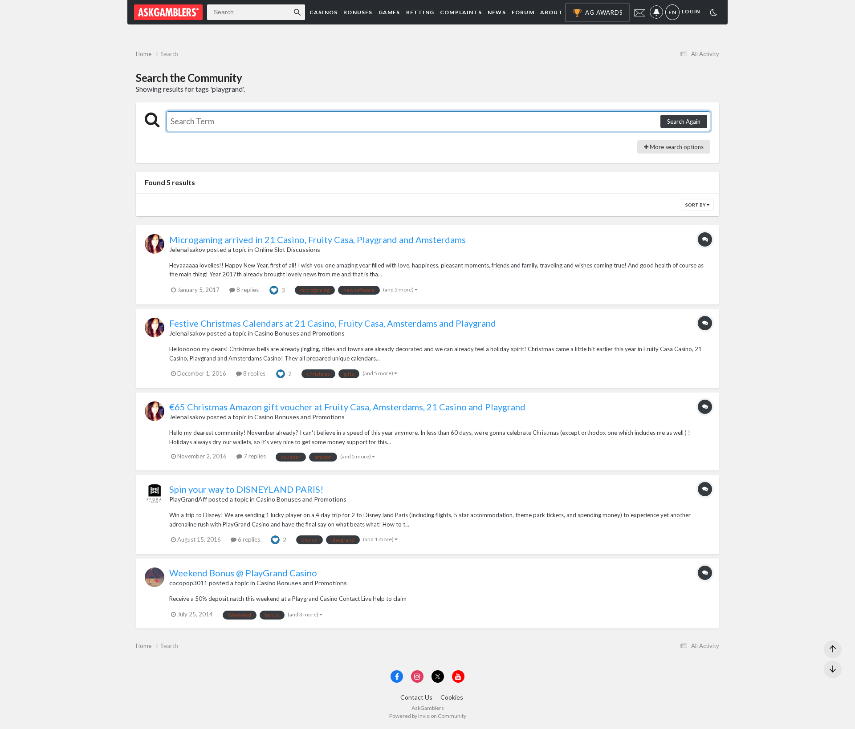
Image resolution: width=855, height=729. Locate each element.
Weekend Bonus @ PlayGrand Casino (243, 572)
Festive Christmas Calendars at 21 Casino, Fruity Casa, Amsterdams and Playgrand (332, 323)
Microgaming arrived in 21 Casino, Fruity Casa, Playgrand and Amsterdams (317, 239)
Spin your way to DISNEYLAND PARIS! (246, 489)
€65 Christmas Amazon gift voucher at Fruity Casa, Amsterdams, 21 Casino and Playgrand (347, 406)
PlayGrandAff (188, 499)
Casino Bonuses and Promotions (299, 333)
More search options (676, 146)
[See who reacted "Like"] (274, 289)
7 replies (254, 456)
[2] (713, 13)
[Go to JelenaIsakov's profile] (154, 244)
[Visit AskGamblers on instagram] (417, 676)
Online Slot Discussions (287, 249)
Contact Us (416, 697)
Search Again (683, 121)
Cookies (451, 697)
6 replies (248, 539)
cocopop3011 (188, 583)
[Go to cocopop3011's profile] (154, 577)
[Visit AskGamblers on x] (438, 676)
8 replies (247, 289)
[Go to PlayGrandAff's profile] (154, 493)
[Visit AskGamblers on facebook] (397, 676)
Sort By (696, 204)
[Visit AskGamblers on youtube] (458, 676)
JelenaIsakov (187, 249)
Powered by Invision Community (427, 716)
